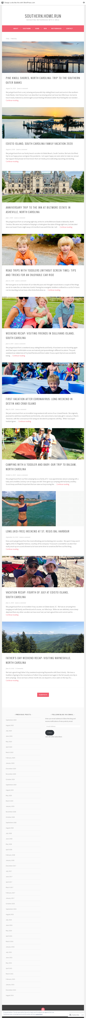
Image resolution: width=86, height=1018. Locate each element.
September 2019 (11, 785)
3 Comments (19, 668)
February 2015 (10, 979)
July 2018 (9, 833)
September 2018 (11, 822)
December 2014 (11, 990)
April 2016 (9, 936)
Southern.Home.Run (43, 16)
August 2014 (10, 995)
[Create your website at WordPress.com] (43, 2)
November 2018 (11, 812)
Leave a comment (22, 88)
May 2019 (9, 795)
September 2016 (11, 909)
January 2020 (10, 763)
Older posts (43, 695)
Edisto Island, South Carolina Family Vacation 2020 (39, 143)
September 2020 (11, 720)
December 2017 (11, 866)
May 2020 (9, 742)
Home (37, 28)
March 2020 (9, 752)
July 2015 (9, 952)
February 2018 (10, 855)
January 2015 (10, 985)
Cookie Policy (39, 1014)
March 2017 (9, 887)
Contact (69, 28)
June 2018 (9, 839)
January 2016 (10, 947)
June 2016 (9, 925)
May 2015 (9, 963)
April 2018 (9, 850)
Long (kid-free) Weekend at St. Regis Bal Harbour (37, 531)
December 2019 (11, 769)
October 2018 (10, 817)
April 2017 (9, 882)
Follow (50, 733)
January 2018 (10, 860)
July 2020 (9, 731)
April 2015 (9, 968)
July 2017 (9, 871)
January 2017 (10, 898)
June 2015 (9, 958)
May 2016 (9, 931)
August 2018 (10, 828)
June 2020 (9, 736)
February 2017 (10, 893)
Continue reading (12, 100)
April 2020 (9, 747)
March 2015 (9, 974)
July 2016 (9, 920)
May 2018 (9, 844)
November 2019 (11, 774)
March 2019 (9, 801)
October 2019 (10, 779)
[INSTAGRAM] (43, 1009)
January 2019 (10, 806)
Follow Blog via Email (62, 715)
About (15, 28)
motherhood (56, 28)
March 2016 (9, 941)
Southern (27, 28)
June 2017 (9, 877)
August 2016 (10, 914)
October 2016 (10, 904)
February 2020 (10, 758)
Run (45, 28)
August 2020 (10, 725)
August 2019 (10, 790)
